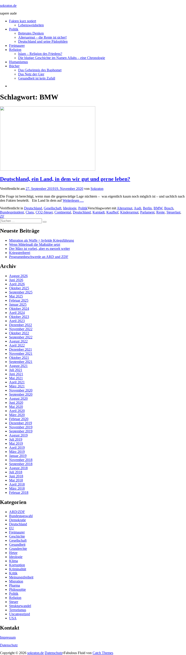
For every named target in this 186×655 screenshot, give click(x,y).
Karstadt (99, 212)
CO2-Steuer (44, 212)
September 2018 (20, 464)
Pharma (14, 585)
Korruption (17, 565)
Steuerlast (173, 212)
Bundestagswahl (21, 516)
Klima (13, 561)
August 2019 (18, 435)
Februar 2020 (18, 419)
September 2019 (20, 431)
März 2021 (17, 386)
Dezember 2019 (20, 423)
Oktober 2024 (19, 308)
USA (13, 618)
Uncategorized (19, 614)
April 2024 (17, 313)
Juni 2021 (16, 374)
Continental (62, 212)
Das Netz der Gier (31, 74)
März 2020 (17, 415)
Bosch (168, 208)
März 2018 (17, 488)
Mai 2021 (16, 378)
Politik (13, 29)
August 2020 (18, 398)
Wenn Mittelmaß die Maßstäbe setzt (34, 244)
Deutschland (33, 208)
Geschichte (17, 536)
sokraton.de (8, 5)
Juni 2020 (16, 402)
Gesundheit (17, 544)
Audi (137, 208)
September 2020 (20, 394)
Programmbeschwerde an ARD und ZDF (38, 257)
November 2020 (20, 390)
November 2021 (20, 353)
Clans (30, 212)
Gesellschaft (52, 208)
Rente (160, 212)
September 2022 (20, 337)
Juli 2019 (15, 439)
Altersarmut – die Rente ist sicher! (42, 37)
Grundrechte (18, 549)
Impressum (8, 637)
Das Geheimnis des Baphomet (39, 70)
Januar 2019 (18, 456)
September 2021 (20, 362)
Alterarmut (124, 208)
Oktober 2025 (19, 288)
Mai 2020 (16, 407)
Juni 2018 (16, 476)
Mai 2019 (16, 443)
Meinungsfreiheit (21, 577)
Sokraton (97, 189)
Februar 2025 (18, 300)
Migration (16, 581)
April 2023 (17, 321)
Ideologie (69, 208)
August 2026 (18, 276)
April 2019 (17, 447)
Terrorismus (17, 610)
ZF (2, 216)
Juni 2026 (16, 280)
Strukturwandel (20, 606)
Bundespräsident (12, 212)
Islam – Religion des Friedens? (40, 54)
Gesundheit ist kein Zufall (36, 78)
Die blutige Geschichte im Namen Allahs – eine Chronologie (61, 58)
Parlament (147, 212)
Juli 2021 (15, 370)
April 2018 (17, 484)
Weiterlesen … (73, 200)
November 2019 (20, 427)
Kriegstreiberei (19, 253)
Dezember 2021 (20, 349)
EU (11, 528)
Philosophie (17, 589)
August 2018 (18, 468)
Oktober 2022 (19, 333)
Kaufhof (112, 212)
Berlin (147, 208)
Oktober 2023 (19, 317)
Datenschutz (9, 645)
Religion (15, 50)
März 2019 (17, 452)
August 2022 (18, 341)
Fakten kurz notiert (22, 21)
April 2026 (17, 284)
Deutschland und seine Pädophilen (43, 41)
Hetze (13, 553)
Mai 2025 (16, 296)
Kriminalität (17, 569)
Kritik (13, 573)
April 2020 (17, 411)
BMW (158, 208)
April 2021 (17, 382)
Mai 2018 (16, 480)
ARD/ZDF (17, 512)
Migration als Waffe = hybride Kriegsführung (41, 240)
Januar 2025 (18, 304)
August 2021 (18, 366)
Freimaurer (17, 45)
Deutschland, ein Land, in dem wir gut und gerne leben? (65, 179)
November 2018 (20, 460)
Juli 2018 (15, 472)
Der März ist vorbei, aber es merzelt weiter (39, 249)
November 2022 (20, 329)
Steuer (13, 602)
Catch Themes (103, 653)
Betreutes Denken (31, 33)
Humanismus (18, 62)
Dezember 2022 (20, 325)
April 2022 (17, 345)
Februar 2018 (18, 492)
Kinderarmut (129, 212)
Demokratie (17, 520)
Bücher (14, 66)
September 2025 (20, 292)
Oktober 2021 (19, 358)
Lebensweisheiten (31, 25)
